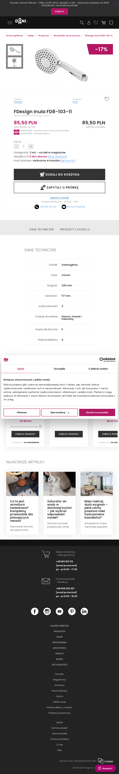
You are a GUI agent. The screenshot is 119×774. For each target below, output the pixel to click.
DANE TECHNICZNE (41, 229)
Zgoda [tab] (20, 368)
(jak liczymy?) (68, 160)
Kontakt (59, 674)
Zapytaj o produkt (59, 197)
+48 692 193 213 (48, 206)
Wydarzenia (59, 642)
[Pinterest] (72, 614)
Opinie (59, 722)
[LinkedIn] (84, 614)
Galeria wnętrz (59, 625)
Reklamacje (59, 701)
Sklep (59, 636)
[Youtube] (59, 614)
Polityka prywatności (59, 713)
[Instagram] (47, 614)
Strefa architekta (59, 739)
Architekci (59, 648)
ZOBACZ (59, 11)
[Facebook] (34, 614)
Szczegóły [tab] (59, 368)
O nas (59, 744)
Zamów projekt (59, 728)
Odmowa (22, 412)
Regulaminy (59, 679)
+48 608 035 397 (65, 588)
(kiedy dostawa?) (57, 156)
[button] (15, 51)
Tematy (59, 653)
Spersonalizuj (57, 412)
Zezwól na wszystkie (97, 412)
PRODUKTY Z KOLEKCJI (75, 229)
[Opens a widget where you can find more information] (105, 768)
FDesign (18, 101)
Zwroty (59, 696)
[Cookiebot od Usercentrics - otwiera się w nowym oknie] (101, 360)
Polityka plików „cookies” (59, 707)
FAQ (59, 750)
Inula (75, 101)
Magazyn (59, 631)
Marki (59, 659)
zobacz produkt (25, 434)
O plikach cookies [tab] (98, 368)
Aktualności (59, 664)
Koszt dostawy (59, 690)
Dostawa (59, 685)
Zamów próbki (59, 733)
